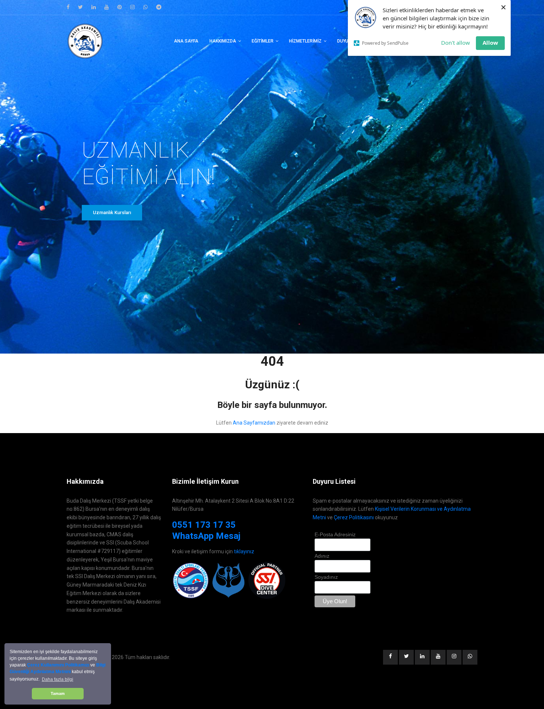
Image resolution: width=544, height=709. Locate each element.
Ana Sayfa (186, 41)
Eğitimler (262, 41)
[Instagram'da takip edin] (132, 7)
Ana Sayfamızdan (254, 423)
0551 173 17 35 (204, 525)
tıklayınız (244, 551)
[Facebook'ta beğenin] (68, 7)
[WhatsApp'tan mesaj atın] (145, 7)
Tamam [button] (58, 693)
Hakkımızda (222, 41)
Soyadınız (326, 577)
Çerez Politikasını (354, 517)
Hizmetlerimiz (305, 41)
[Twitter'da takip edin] (80, 7)
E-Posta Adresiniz (335, 534)
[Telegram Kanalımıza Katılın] (158, 7)
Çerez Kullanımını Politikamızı (58, 665)
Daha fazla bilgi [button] (57, 679)
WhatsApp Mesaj (206, 536)
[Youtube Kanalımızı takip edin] (106, 7)
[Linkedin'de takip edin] (93, 7)
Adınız (322, 556)
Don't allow (455, 42)
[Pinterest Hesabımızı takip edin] (119, 7)
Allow (490, 42)
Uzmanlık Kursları (112, 212)
